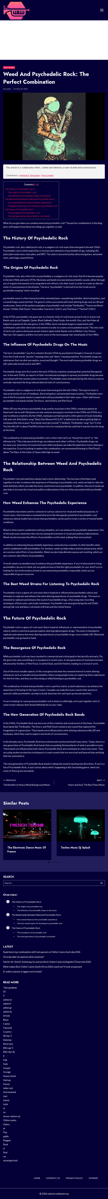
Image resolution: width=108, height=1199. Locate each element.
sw (4, 1156)
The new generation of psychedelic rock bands (29, 216)
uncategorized (10, 1160)
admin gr (7, 1007)
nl (4, 1108)
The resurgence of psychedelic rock (24, 212)
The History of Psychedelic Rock (20, 189)
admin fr (7, 1003)
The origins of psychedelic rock (22, 192)
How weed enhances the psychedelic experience (29, 202)
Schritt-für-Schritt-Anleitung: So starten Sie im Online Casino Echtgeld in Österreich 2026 (47, 961)
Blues (6, 1019)
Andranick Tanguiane (29, 175)
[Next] (101, 835)
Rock (5, 1144)
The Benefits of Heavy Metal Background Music (26, 782)
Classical (7, 1027)
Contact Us (53, 1178)
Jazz (5, 1096)
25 (4, 991)
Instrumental (9, 1092)
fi (3, 1056)
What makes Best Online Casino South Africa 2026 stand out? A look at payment (42, 966)
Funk (5, 1064)
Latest (6, 1100)
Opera (6, 1124)
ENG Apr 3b (9, 1051)
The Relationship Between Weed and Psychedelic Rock (30, 199)
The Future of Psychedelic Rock (19, 209)
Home (37, 1178)
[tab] (48, 862)
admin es (7, 999)
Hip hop (7, 1080)
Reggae (7, 1140)
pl (4, 1128)
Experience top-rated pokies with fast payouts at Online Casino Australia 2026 (41, 952)
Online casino (9, 1120)
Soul (5, 1152)
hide (36, 184)
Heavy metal (9, 1076)
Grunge (7, 1072)
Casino (6, 1023)
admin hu (7, 1011)
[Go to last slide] (7, 835)
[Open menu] (102, 10)
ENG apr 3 (8, 1048)
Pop (5, 1132)
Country (7, 1031)
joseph (8, 89)
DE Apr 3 (7, 1035)
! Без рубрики (10, 987)
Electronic (9, 67)
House (6, 1084)
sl (4, 1148)
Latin (5, 1104)
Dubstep (7, 1040)
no (4, 1112)
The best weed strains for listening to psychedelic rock (33, 206)
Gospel (6, 1068)
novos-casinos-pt (11, 1116)
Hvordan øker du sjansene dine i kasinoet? (23, 956)
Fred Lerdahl (47, 175)
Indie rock (8, 1088)
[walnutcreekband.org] (16, 10)
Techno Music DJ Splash (75, 848)
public (6, 1136)
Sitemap (93, 1178)
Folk (5, 1060)
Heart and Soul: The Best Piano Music (86, 782)
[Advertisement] (54, 40)
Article (6, 1015)
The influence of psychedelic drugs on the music (29, 195)
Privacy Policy (74, 1178)
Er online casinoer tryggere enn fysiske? (22, 971)
